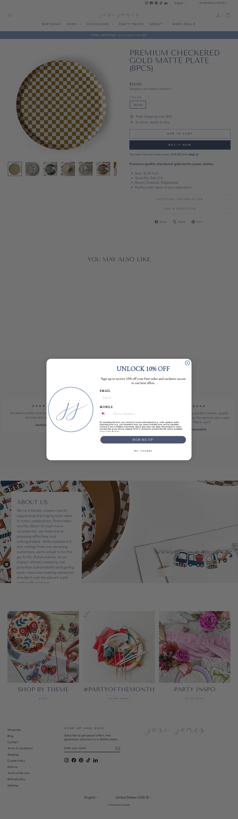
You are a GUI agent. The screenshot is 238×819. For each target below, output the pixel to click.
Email (105, 391)
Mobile (106, 407)
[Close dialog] (187, 363)
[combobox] (105, 413)
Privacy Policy (105, 431)
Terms (116, 431)
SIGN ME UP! (143, 440)
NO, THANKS (143, 450)
